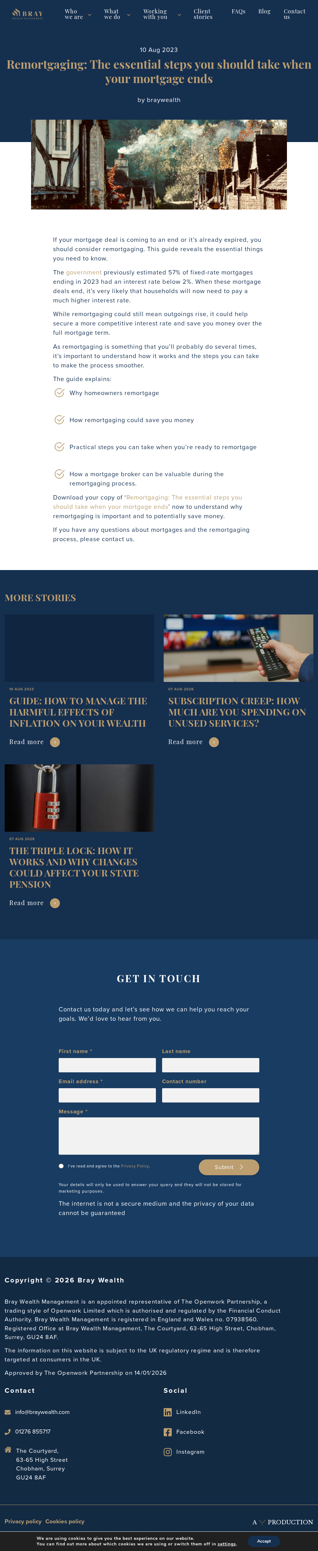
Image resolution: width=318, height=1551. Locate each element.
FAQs (239, 12)
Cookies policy (64, 1521)
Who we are (74, 15)
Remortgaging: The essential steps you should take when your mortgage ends (147, 502)
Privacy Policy (135, 1166)
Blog (264, 12)
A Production (282, 1522)
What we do (112, 15)
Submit (225, 1167)
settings (227, 1544)
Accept (264, 1541)
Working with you (155, 15)
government (84, 272)
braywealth (164, 99)
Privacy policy (23, 1521)
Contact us (295, 15)
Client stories (203, 15)
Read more (26, 742)
